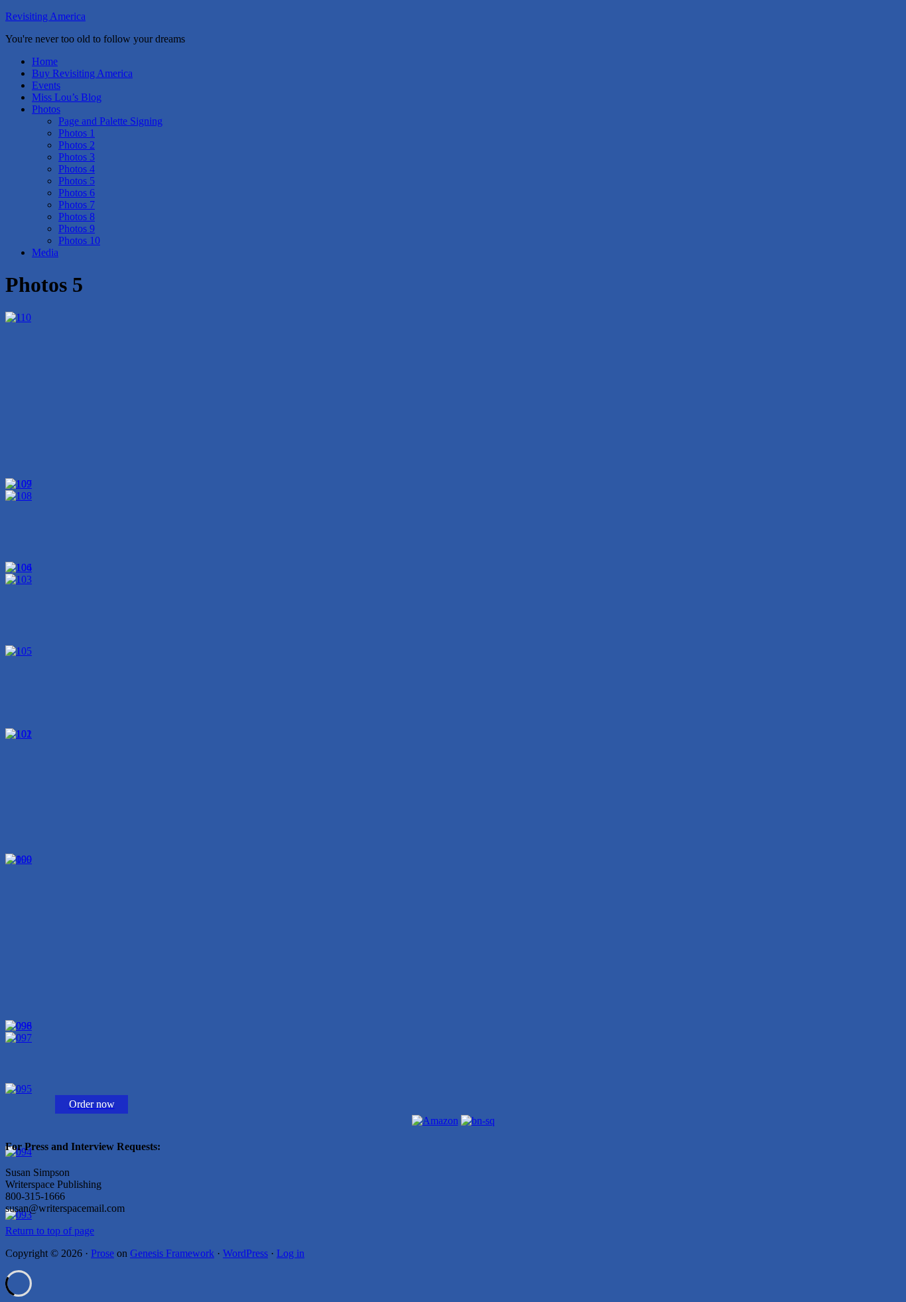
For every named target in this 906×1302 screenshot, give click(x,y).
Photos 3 (76, 157)
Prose (102, 1253)
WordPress (245, 1253)
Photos (46, 109)
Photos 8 (76, 216)
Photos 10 (79, 240)
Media (45, 252)
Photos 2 (76, 145)
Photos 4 (76, 168)
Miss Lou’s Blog (66, 97)
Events (46, 85)
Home (45, 61)
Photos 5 (76, 180)
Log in (290, 1253)
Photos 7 (76, 204)
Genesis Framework (172, 1253)
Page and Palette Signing (110, 121)
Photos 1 (76, 133)
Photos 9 (76, 228)
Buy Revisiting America (82, 73)
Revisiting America (45, 16)
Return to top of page (49, 1230)
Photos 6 (76, 192)
